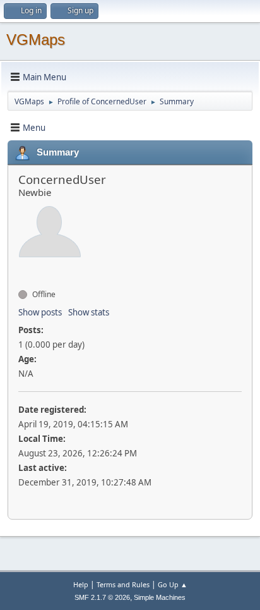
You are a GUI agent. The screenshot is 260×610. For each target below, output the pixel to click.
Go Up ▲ (172, 584)
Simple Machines (160, 597)
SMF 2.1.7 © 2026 (102, 597)
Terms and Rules (123, 584)
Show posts (40, 312)
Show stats (88, 312)
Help (80, 584)
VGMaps (35, 39)
